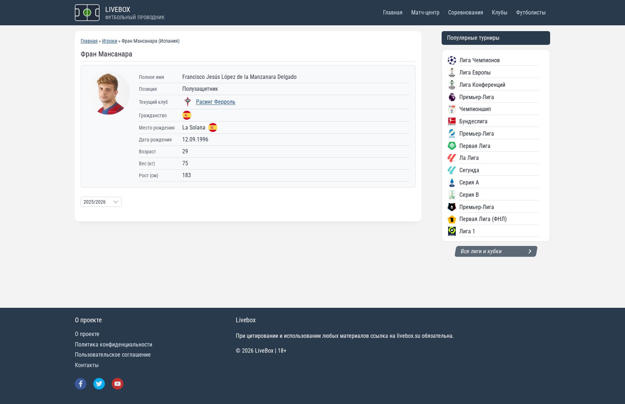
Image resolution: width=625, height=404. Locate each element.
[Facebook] (80, 384)
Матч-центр (425, 12)
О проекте (87, 334)
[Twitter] (99, 384)
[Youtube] (117, 384)
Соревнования (465, 12)
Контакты (87, 365)
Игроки (109, 41)
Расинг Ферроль (215, 101)
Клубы (499, 12)
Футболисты (531, 12)
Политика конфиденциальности (113, 344)
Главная (393, 12)
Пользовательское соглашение (113, 354)
